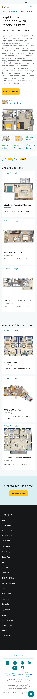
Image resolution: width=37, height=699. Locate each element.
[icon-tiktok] (22, 667)
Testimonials (7, 625)
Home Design (7, 562)
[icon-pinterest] (22, 663)
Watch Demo (7, 531)
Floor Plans (6, 552)
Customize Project (10, 92)
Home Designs (14, 11)
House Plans (6, 557)
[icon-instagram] (14, 663)
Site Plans (5, 567)
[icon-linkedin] (29, 663)
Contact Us (6, 636)
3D (23, 159)
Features (5, 520)
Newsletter (6, 604)
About (4, 615)
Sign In (33, 2)
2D (17, 159)
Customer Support (22, 2)
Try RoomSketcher (18, 493)
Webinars (5, 599)
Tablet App (6, 541)
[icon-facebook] (7, 663)
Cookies (19, 674)
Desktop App (7, 536)
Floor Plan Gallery (8, 583)
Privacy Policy (6, 674)
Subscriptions (7, 525)
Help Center (6, 594)
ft (10, 159)
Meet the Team (7, 620)
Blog (3, 589)
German (21, 655)
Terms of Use (13, 674)
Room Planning (8, 572)
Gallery (4, 11)
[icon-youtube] (14, 667)
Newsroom (6, 630)
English (15, 655)
